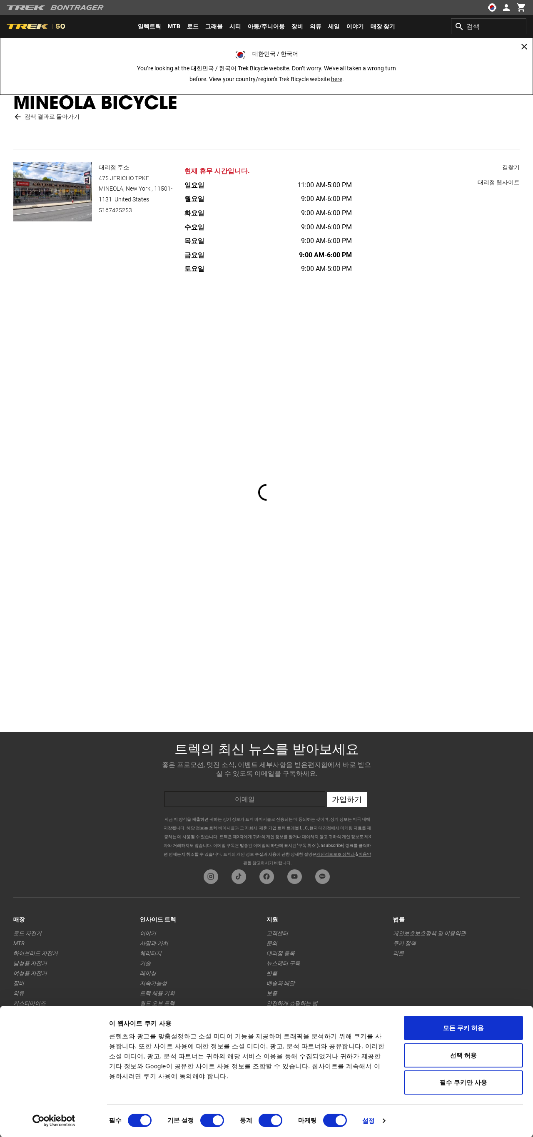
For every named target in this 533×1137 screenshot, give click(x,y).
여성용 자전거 (30, 973)
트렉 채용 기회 (157, 993)
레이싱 (148, 973)
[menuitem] (149, 26)
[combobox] (488, 26)
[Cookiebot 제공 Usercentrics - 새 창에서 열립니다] (53, 1121)
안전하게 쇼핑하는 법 (292, 1003)
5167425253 (115, 210)
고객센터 (277, 933)
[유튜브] (294, 876)
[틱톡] (239, 876)
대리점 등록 (280, 953)
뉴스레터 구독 (283, 963)
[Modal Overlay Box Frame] (266, 798)
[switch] (212, 1120)
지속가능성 (153, 983)
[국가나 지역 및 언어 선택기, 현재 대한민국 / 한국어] (492, 7)
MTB (19, 943)
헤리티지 (151, 953)
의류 (18, 993)
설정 (368, 1120)
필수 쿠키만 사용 (463, 1082)
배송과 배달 (280, 983)
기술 (145, 963)
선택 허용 (463, 1055)
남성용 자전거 (30, 963)
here (336, 79)
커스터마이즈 (29, 1003)
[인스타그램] (211, 876)
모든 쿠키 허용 (463, 1027)
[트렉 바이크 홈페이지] (26, 7)
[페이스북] (266, 876)
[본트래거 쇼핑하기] (77, 7)
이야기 (148, 933)
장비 (18, 983)
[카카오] (322, 876)
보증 (271, 993)
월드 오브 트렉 (157, 1003)
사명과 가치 (154, 943)
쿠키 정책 (404, 943)
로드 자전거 (27, 933)
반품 (271, 973)
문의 (271, 943)
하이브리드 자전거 (35, 953)
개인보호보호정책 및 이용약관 (429, 933)
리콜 (398, 953)
